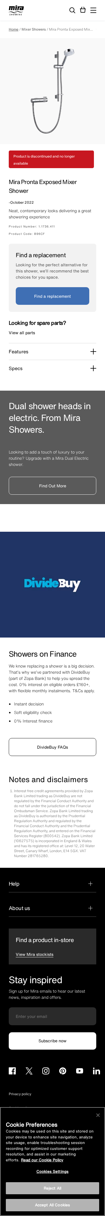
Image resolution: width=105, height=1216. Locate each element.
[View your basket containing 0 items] (83, 10)
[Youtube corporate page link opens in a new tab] (79, 1072)
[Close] (98, 1115)
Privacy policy (20, 1093)
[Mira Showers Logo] (16, 11)
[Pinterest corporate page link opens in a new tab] (62, 1072)
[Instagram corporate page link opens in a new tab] (45, 1072)
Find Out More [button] (52, 486)
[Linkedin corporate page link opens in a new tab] (96, 1072)
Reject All (52, 1188)
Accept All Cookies (52, 1205)
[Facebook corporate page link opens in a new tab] (12, 1072)
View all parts (22, 332)
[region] (52, 1161)
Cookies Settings (52, 1171)
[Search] (72, 10)
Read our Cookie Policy (42, 1160)
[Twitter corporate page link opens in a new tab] (29, 1072)
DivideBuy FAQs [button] (52, 747)
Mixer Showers (34, 29)
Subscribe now (52, 1041)
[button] (93, 10)
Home (13, 29)
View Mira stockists (34, 954)
